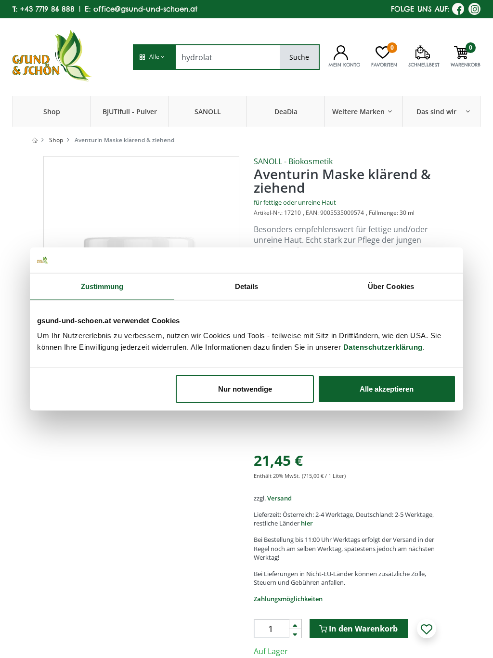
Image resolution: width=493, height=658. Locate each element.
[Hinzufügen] (295, 624)
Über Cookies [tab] (391, 286)
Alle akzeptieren (387, 389)
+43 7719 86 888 (47, 8)
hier (307, 523)
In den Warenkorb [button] (362, 628)
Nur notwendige (245, 389)
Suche (299, 57)
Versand (279, 498)
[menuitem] (51, 111)
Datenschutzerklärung (383, 347)
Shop (56, 140)
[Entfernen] (295, 633)
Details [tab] (247, 286)
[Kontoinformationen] (341, 51)
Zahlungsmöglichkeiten (288, 598)
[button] (154, 57)
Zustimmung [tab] (102, 286)
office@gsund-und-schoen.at (145, 8)
